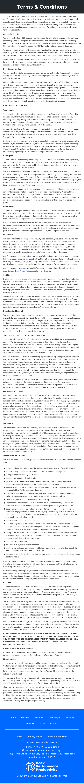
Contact (54, 723)
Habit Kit (30, 723)
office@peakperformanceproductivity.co (42, 750)
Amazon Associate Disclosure (42, 742)
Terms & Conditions (57, 736)
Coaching (69, 717)
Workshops (54, 717)
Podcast (24, 717)
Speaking (38, 717)
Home (13, 717)
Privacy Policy (34, 736)
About (42, 723)
